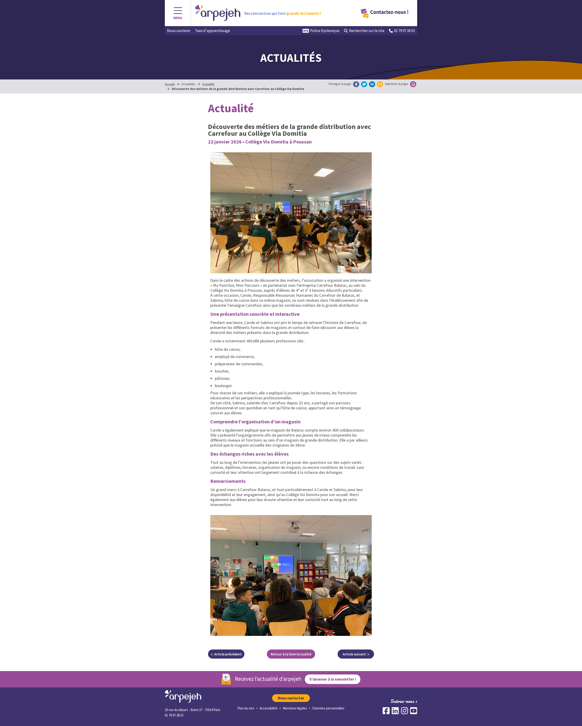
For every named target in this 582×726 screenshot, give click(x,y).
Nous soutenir (178, 30)
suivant (354, 654)
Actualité (208, 84)
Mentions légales (295, 708)
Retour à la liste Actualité (291, 654)
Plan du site (246, 708)
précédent (228, 654)
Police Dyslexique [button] (324, 30)
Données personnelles (328, 708)
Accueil (170, 84)
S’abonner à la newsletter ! (332, 679)
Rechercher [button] (366, 30)
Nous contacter (291, 698)
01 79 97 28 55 (404, 30)
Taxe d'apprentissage (212, 30)
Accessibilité (268, 708)
